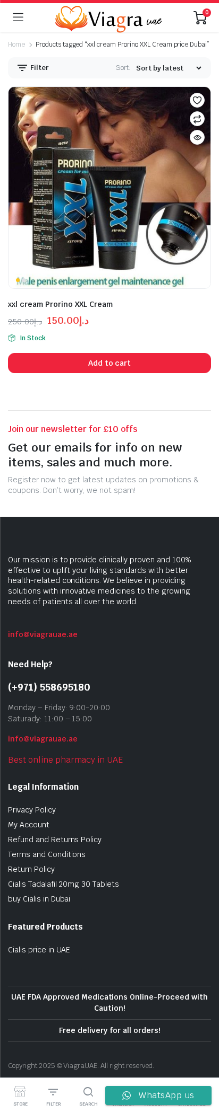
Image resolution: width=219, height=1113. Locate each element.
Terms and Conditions (47, 854)
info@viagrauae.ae (43, 634)
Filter (39, 67)
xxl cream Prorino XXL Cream (60, 304)
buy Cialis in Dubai (39, 899)
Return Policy (31, 869)
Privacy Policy (32, 810)
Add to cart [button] (109, 363)
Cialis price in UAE (39, 950)
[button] (197, 100)
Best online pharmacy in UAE (65, 759)
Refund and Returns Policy (55, 839)
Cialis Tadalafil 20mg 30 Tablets (63, 884)
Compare (197, 118)
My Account (28, 824)
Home (16, 44)
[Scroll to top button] (202, 1065)
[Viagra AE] (108, 17)
